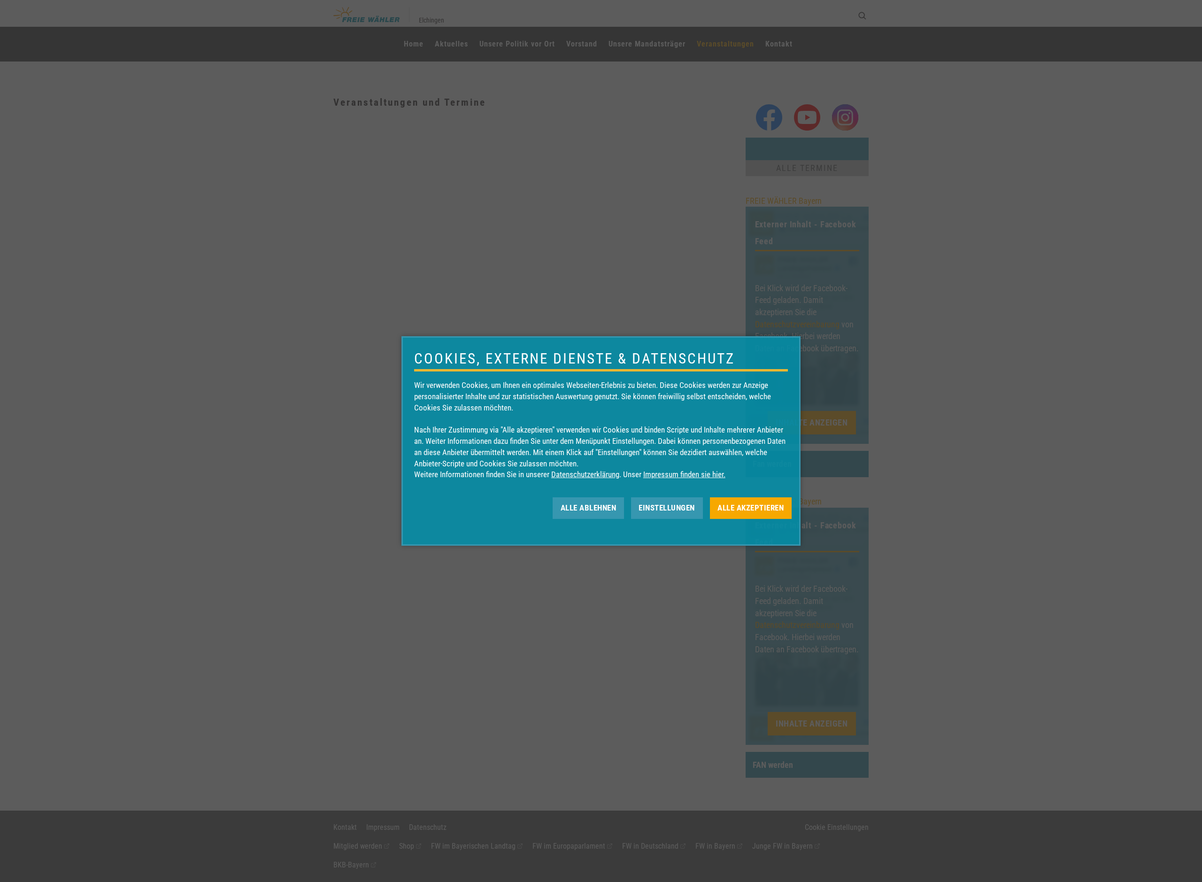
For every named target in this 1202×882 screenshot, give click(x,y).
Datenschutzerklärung (585, 474)
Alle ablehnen (588, 507)
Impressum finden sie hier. (684, 474)
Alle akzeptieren (750, 507)
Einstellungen (667, 507)
